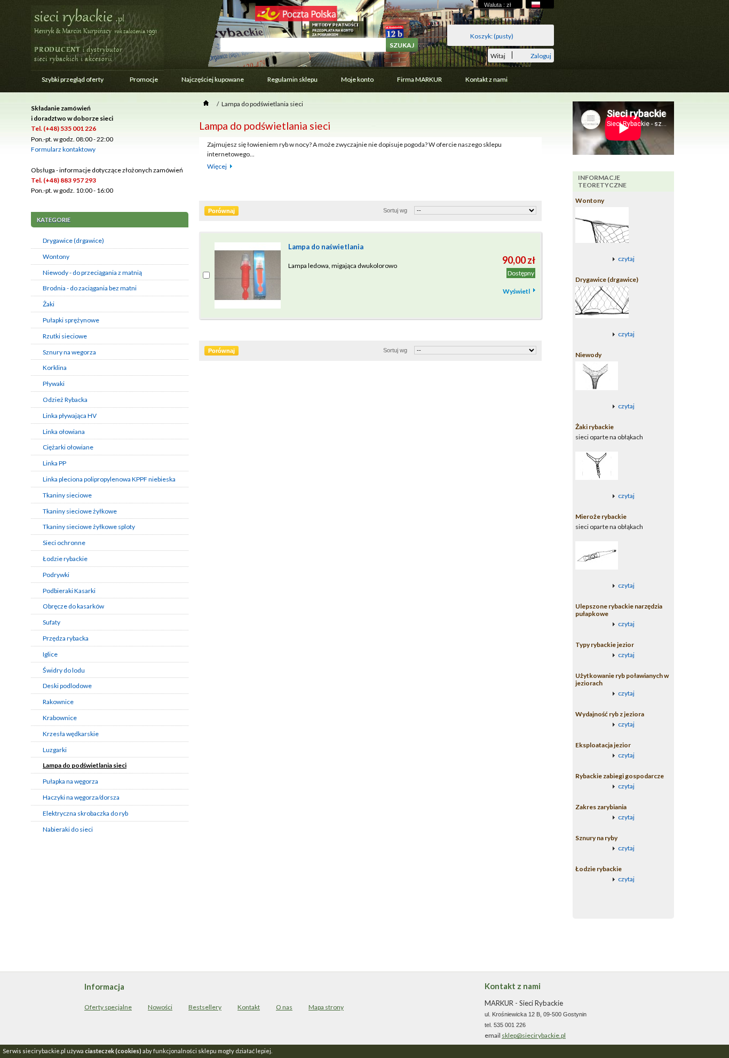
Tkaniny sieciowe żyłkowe (80, 511)
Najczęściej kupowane (212, 79)
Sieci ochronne (64, 543)
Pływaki (54, 384)
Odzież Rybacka (65, 400)
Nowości (160, 1007)
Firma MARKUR (419, 79)
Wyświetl (516, 291)
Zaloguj (540, 55)
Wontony (56, 256)
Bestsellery (204, 1007)
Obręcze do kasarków (73, 606)
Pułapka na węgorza (70, 781)
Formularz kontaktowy (63, 149)
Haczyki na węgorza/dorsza (81, 797)
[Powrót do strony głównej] (206, 104)
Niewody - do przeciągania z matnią (92, 273)
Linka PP (54, 463)
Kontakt (248, 1007)
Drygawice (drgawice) (73, 240)
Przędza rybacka (66, 638)
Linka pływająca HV (70, 416)
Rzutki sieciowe (65, 336)
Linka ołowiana (64, 432)
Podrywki (56, 575)
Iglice (50, 654)
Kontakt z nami (486, 79)
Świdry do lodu (64, 670)
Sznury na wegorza (69, 352)
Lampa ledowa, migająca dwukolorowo (342, 266)
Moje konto (357, 79)
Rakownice (58, 702)
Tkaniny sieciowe (67, 495)
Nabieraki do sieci (68, 829)
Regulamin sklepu (292, 79)
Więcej (217, 166)
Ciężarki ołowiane (68, 447)
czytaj (626, 259)
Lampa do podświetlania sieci (84, 765)
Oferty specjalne (108, 1007)
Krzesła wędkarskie (71, 734)
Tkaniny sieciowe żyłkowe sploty (89, 527)
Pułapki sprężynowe (71, 320)
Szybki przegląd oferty (67, 82)
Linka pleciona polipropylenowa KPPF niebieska (109, 479)
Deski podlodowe (67, 686)
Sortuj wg (395, 210)
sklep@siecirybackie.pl (534, 1035)
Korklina (55, 368)
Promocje (144, 79)
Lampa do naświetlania (325, 246)
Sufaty (51, 622)
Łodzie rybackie (65, 559)
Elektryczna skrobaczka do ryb (85, 813)
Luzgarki (55, 750)
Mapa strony (326, 1007)
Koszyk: (491, 36)
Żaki (48, 304)
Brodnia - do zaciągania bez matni (90, 288)
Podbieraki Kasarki (69, 591)
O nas (284, 1007)
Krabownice (60, 718)
